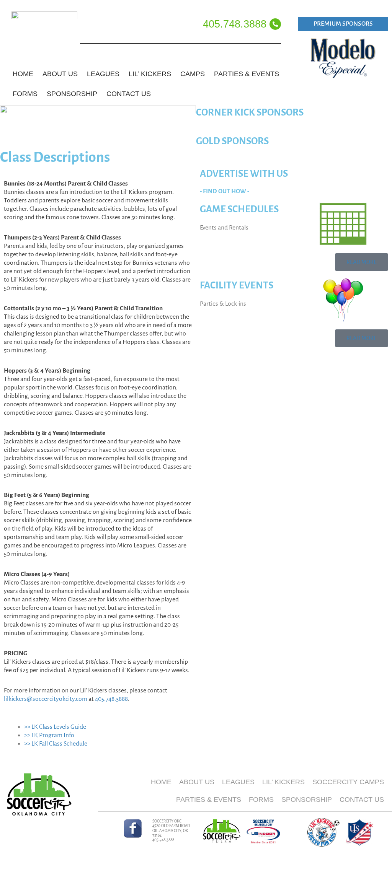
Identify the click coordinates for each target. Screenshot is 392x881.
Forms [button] (25, 94)
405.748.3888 (234, 24)
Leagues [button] (103, 74)
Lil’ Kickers (283, 782)
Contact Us (128, 94)
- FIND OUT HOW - (224, 191)
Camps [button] (192, 74)
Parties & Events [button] (246, 74)
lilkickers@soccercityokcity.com (45, 698)
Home (23, 74)
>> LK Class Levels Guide (55, 726)
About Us (196, 782)
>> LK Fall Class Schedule (55, 743)
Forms (261, 799)
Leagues (238, 782)
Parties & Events (208, 799)
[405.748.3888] (275, 24)
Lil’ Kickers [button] (150, 74)
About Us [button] (60, 74)
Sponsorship (306, 799)
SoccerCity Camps (348, 782)
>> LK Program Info (49, 735)
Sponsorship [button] (72, 94)
